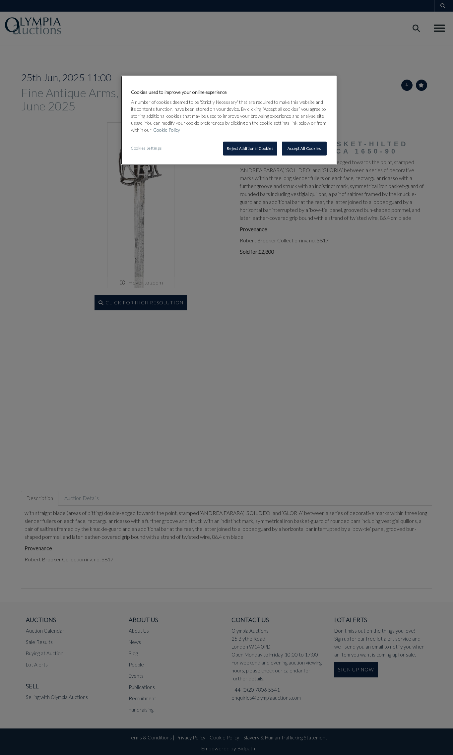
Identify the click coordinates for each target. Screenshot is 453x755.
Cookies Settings (146, 148)
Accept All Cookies (304, 148)
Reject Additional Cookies (250, 148)
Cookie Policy (166, 130)
